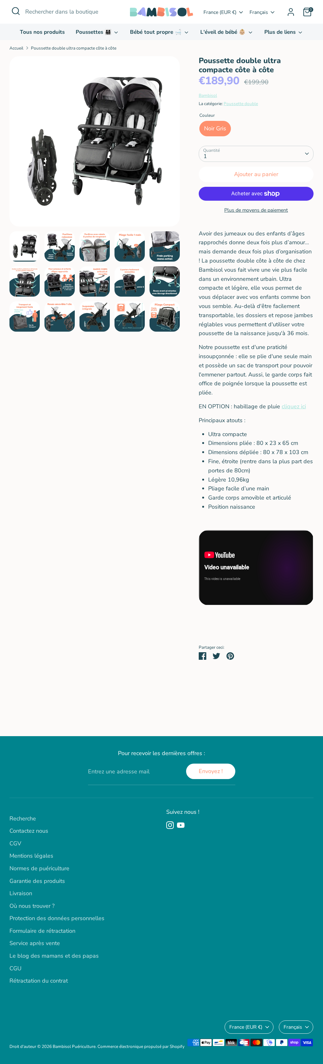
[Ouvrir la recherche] (15, 11)
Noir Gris (215, 128)
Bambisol (208, 95)
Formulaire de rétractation (42, 931)
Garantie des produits (37, 881)
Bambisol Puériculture (74, 1046)
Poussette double (241, 104)
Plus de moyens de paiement (256, 210)
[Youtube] (181, 825)
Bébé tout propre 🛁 (156, 32)
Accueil (16, 48)
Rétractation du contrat (38, 980)
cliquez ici (294, 406)
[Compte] (291, 12)
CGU (15, 968)
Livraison (20, 893)
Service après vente (34, 943)
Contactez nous (28, 831)
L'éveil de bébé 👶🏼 (223, 32)
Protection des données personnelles (56, 918)
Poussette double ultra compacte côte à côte (73, 48)
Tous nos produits (42, 32)
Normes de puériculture (39, 868)
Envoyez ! (211, 771)
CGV (15, 843)
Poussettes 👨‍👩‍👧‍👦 (94, 32)
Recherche (22, 818)
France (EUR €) (220, 12)
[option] (94, 143)
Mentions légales (31, 856)
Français (259, 12)
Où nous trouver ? (32, 906)
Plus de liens (280, 32)
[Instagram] (170, 825)
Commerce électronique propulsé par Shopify (141, 1046)
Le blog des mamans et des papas (54, 956)
